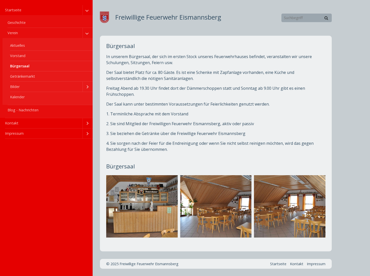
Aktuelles (17, 45)
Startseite (13, 10)
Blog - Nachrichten (23, 110)
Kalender (17, 97)
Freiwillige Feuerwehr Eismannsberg (168, 17)
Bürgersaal (19, 66)
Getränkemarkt (22, 76)
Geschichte (17, 22)
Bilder (15, 86)
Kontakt (11, 123)
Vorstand (17, 55)
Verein (13, 32)
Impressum (14, 133)
